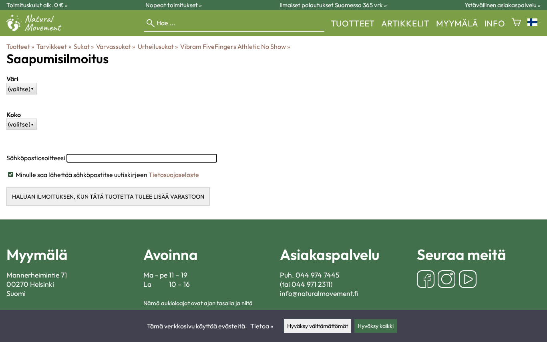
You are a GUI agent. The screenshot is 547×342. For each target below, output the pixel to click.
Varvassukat (115, 46)
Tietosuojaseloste (174, 175)
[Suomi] (534, 23)
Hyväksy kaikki (376, 326)
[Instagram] (446, 280)
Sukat (84, 46)
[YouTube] (468, 280)
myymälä (457, 23)
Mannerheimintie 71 (36, 275)
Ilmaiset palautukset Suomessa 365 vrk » (333, 5)
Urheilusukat (158, 46)
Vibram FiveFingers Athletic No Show (235, 46)
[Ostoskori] (516, 23)
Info (495, 23)
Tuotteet (353, 23)
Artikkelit (405, 23)
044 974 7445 (318, 275)
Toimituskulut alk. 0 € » (37, 5)
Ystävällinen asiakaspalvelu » (503, 5)
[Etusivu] (37, 29)
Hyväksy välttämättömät (317, 326)
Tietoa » (261, 326)
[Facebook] (425, 280)
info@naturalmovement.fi (319, 293)
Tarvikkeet (53, 46)
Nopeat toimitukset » (173, 5)
